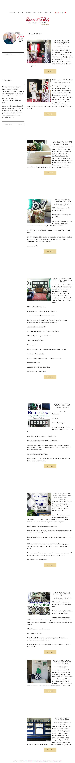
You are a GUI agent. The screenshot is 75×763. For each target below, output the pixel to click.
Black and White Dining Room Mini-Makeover (62, 42)
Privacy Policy (7, 80)
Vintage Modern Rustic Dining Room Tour (62, 594)
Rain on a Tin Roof (37, 20)
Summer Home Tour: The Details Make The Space (62, 280)
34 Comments (69, 284)
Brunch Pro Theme (29, 760)
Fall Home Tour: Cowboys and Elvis (62, 200)
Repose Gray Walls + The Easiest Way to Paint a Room (62, 662)
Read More (50, 71)
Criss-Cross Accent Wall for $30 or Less (62, 494)
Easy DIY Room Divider (62, 79)
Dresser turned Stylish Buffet (62, 719)
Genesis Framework (41, 760)
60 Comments (68, 147)
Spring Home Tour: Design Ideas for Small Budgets (62, 405)
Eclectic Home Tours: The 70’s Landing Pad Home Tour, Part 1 (62, 142)
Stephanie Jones (57, 760)
